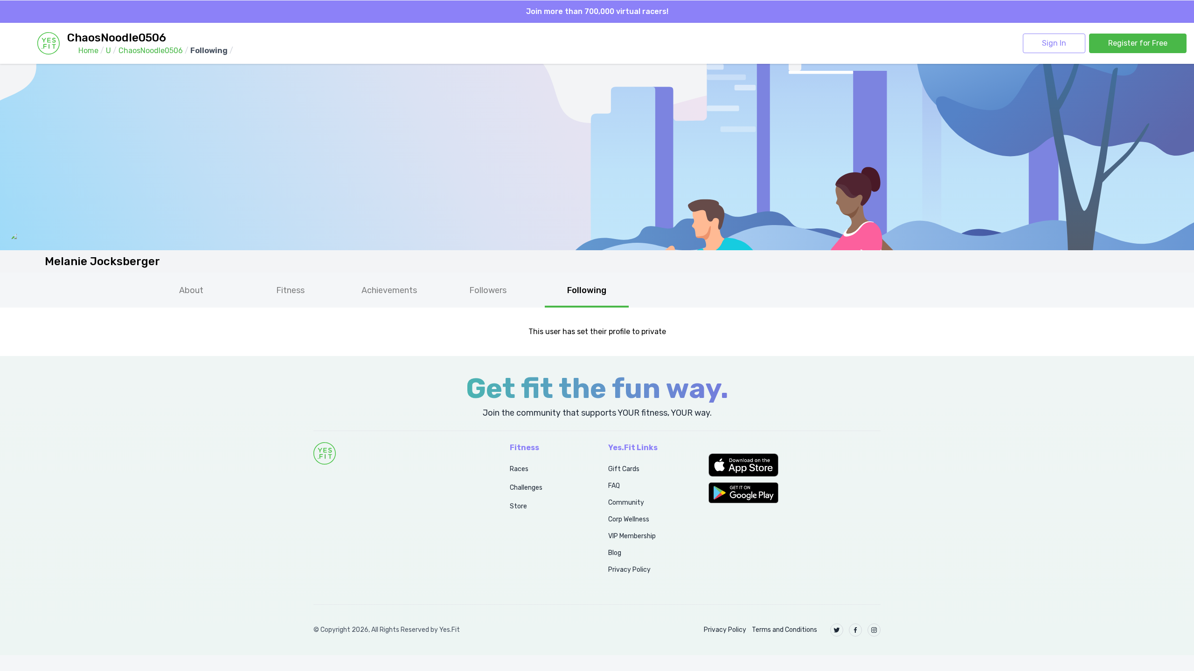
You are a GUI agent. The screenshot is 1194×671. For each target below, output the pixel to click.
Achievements (389, 290)
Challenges (526, 488)
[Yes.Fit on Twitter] (836, 630)
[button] (794, 465)
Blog (614, 553)
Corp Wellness (628, 519)
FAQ (614, 486)
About (191, 290)
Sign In (1054, 43)
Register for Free (1137, 43)
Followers (488, 290)
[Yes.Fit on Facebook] (855, 630)
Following (586, 290)
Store (518, 506)
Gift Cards (623, 469)
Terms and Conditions (784, 630)
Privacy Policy (629, 570)
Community (626, 503)
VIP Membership (632, 536)
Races (519, 469)
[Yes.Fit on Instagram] (874, 630)
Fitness (290, 290)
